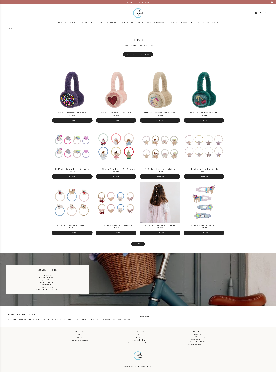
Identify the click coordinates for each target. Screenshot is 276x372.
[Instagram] (271, 2)
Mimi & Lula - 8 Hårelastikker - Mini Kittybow (116, 225)
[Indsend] (267, 316)
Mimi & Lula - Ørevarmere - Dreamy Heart (116, 113)
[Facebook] (267, 2)
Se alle (138, 244)
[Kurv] (265, 13)
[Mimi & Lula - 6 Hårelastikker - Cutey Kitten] (72, 202)
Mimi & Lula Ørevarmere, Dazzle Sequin (72, 113)
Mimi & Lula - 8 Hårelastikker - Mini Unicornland (72, 169)
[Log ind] (260, 13)
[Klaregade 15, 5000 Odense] (138, 279)
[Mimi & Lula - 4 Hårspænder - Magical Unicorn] (204, 202)
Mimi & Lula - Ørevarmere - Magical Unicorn (160, 113)
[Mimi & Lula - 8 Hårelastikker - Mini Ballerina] (160, 146)
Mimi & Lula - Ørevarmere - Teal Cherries (204, 113)
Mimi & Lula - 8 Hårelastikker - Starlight (204, 169)
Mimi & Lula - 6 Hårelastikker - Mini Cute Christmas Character (116, 169)
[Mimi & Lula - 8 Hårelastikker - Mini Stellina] (160, 202)
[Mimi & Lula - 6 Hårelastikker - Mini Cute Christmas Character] (116, 146)
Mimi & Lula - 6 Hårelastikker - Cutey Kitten (72, 225)
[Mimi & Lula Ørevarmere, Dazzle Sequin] (72, 89)
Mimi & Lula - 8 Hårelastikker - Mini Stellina (160, 225)
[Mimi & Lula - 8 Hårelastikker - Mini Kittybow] (116, 202)
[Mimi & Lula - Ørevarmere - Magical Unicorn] (160, 89)
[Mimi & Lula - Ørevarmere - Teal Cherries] (204, 89)
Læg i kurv (72, 120)
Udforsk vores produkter (138, 54)
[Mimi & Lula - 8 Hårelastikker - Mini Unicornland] (72, 146)
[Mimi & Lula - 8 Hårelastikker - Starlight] (204, 146)
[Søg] (256, 13)
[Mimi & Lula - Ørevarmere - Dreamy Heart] (116, 89)
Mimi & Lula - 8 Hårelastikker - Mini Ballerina (160, 169)
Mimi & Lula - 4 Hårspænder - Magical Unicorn (203, 225)
